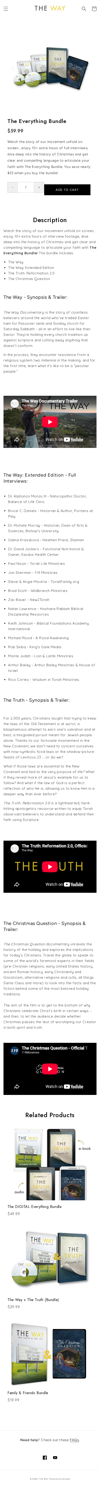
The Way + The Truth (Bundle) (33, 1299)
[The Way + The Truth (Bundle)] (50, 1256)
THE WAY (44, 1479)
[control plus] (39, 187)
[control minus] (12, 187)
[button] (6, 9)
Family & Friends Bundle (27, 1393)
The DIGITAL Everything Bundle (34, 1206)
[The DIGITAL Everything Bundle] (50, 1163)
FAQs (74, 1440)
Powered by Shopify (59, 1479)
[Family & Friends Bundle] (50, 1349)
